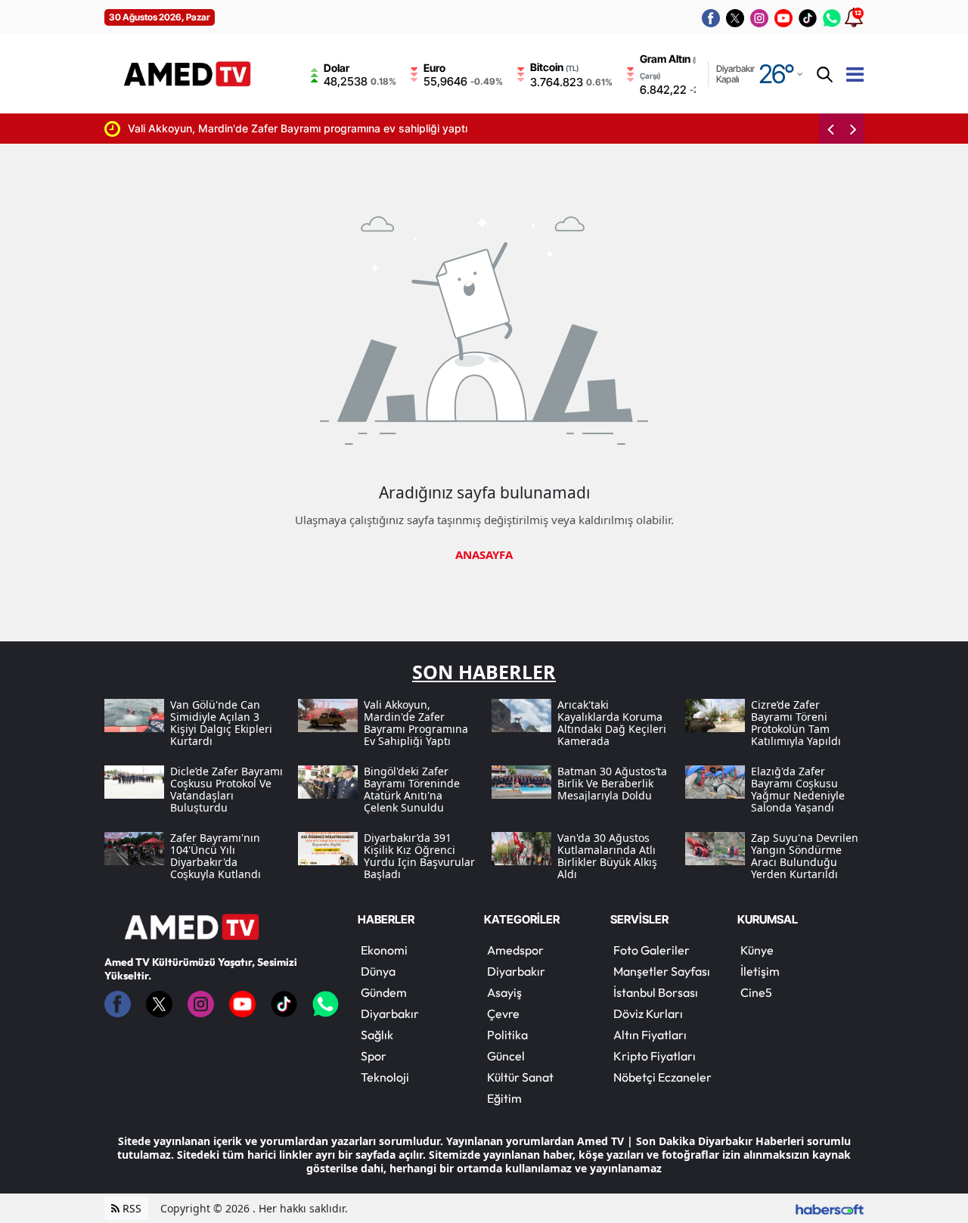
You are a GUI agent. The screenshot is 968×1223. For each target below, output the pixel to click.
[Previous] (830, 128)
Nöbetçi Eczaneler (662, 1077)
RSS (130, 1208)
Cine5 (756, 992)
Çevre (503, 1013)
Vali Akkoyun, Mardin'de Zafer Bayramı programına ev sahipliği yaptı (278, 128)
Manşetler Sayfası (661, 971)
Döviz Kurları (648, 1013)
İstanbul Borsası (655, 992)
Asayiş (504, 992)
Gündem (384, 992)
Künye (757, 950)
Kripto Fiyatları (654, 1055)
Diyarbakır (390, 1013)
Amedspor (515, 950)
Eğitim (504, 1098)
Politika (507, 1034)
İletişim (760, 971)
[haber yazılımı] (830, 1208)
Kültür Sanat (520, 1077)
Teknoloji (385, 1077)
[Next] (853, 128)
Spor (373, 1055)
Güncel (506, 1055)
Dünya (378, 971)
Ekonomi (384, 950)
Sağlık (377, 1034)
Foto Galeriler (651, 950)
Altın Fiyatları (650, 1034)
